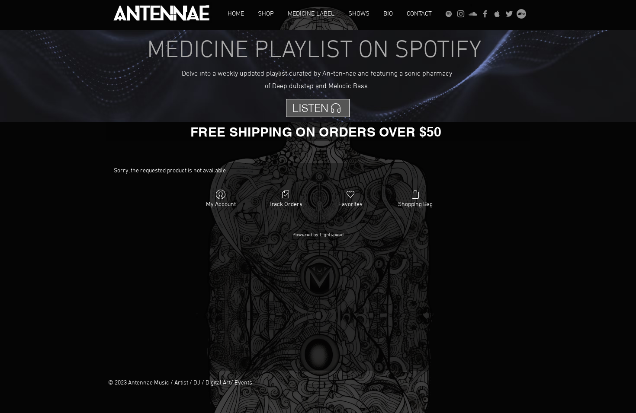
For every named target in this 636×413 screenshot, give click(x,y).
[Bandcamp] (521, 14)
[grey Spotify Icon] (448, 14)
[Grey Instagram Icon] (461, 14)
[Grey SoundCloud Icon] (473, 14)
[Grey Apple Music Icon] (497, 14)
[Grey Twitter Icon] (509, 14)
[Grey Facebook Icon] (485, 14)
